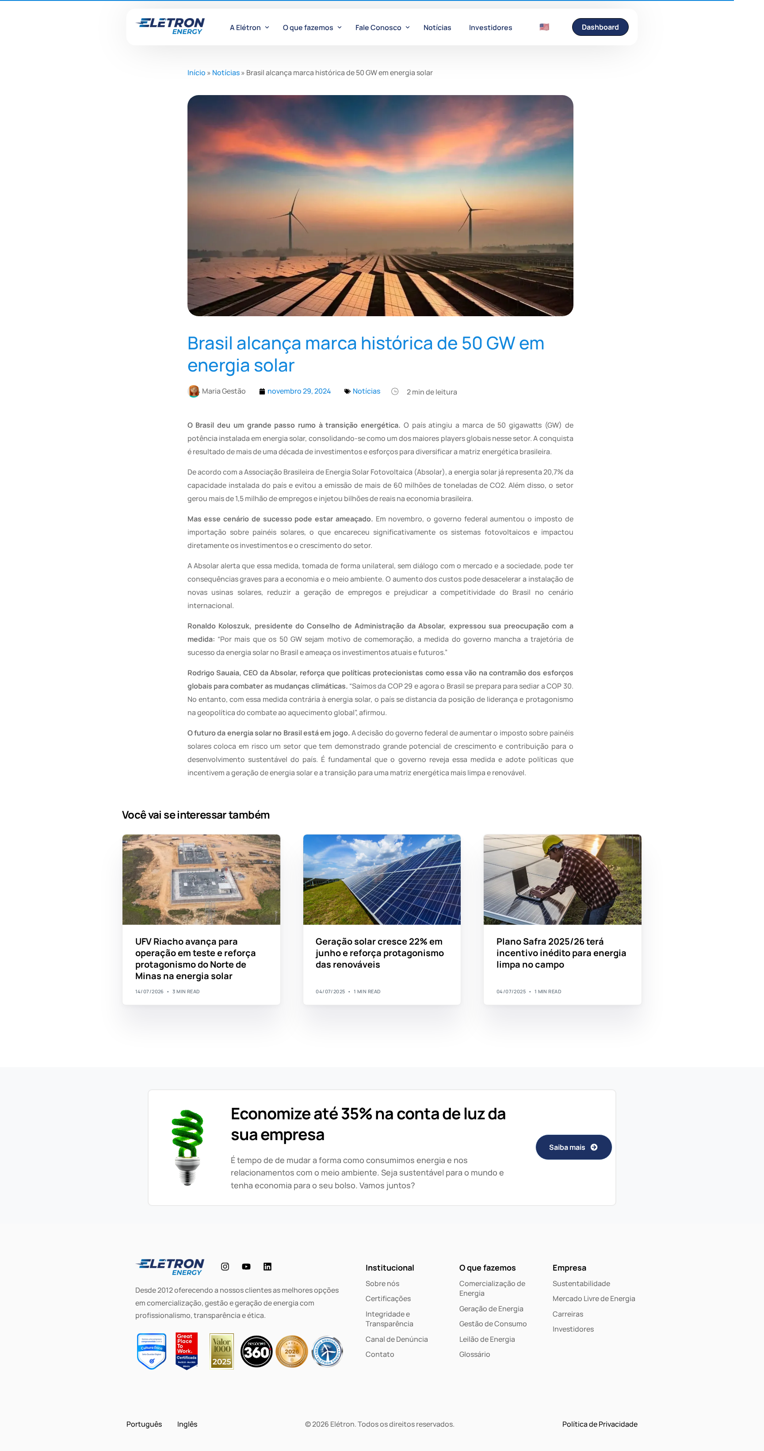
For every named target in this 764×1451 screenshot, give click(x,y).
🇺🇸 (544, 26)
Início (196, 72)
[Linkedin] (267, 1266)
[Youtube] (246, 1266)
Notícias (226, 72)
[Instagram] (225, 1266)
